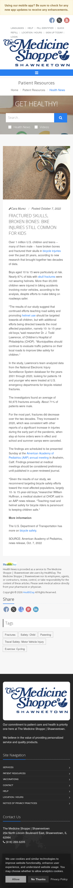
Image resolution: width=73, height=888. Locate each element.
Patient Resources (34, 90)
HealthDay (28, 592)
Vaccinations (10, 779)
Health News (22, 127)
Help (30, 27)
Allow (15, 879)
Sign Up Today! (54, 32)
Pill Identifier (45, 27)
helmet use (29, 315)
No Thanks (38, 879)
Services (8, 767)
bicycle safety (28, 530)
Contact (8, 785)
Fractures (10, 634)
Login (14, 36)
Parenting (45, 634)
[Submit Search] (60, 117)
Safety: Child (28, 634)
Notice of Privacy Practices (20, 803)
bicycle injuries (52, 251)
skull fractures (46, 276)
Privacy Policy (59, 879)
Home (14, 90)
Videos (44, 127)
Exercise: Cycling (15, 649)
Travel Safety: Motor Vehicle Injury (24, 641)
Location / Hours (32, 32)
